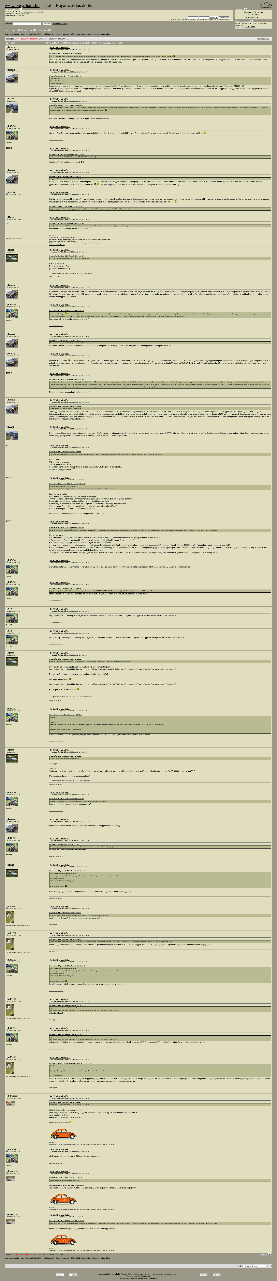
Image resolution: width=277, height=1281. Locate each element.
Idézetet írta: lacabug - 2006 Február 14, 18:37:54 (66, 527)
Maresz (11, 217)
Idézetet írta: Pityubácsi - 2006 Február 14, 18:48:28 (67, 484)
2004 (51, 39)
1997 (18, 39)
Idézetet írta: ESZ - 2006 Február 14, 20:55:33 (65, 53)
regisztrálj (40, 12)
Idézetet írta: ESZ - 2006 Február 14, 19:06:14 (65, 406)
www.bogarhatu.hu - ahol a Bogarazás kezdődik (23, 34)
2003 (46, 39)
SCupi (11, 99)
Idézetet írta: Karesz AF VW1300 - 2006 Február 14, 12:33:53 (70, 1063)
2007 (64, 39)
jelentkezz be (28, 12)
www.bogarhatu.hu (22, 5)
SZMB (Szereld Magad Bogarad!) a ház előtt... (93, 34)
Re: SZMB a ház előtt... (60, 48)
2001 (36, 39)
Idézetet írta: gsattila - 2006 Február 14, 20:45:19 (66, 105)
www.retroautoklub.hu (57, 245)
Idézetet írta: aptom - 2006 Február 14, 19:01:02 (65, 844)
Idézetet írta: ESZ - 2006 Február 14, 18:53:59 (65, 939)
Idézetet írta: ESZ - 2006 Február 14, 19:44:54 (65, 452)
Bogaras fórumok (62, 34)
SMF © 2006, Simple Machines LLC (167, 1274)
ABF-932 (12, 906)
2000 (32, 39)
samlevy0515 (250, 27)
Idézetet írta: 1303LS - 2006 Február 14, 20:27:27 (66, 340)
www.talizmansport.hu (56, 140)
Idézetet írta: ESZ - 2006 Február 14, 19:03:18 (65, 756)
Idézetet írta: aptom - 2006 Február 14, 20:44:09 (65, 76)
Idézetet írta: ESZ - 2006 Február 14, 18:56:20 (65, 913)
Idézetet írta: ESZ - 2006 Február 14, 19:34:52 (65, 588)
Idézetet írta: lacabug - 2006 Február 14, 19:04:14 (66, 799)
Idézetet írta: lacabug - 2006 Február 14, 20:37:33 (66, 223)
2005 (55, 39)
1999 (27, 39)
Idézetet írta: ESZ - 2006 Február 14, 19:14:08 (65, 659)
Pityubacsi (13, 1096)
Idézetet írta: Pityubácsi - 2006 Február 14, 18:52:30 (67, 871)
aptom (11, 250)
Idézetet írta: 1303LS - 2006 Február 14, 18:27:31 (66, 1177)
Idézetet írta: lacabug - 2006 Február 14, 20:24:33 (66, 256)
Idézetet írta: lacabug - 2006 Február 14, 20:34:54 (66, 154)
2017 (71, 39)
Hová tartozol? (48, 34)
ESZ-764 (12, 126)
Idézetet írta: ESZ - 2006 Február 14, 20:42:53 (65, 176)
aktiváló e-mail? (25, 13)
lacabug (11, 47)
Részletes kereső (60, 24)
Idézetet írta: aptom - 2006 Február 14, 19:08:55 (65, 715)
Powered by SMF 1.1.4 (146, 1274)
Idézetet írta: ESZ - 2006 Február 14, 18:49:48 (65, 1102)
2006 (60, 39)
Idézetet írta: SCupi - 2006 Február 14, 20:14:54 (65, 206)
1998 (23, 39)
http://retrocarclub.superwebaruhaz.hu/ (62, 237)
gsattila (11, 192)
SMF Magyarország (144, 1276)
